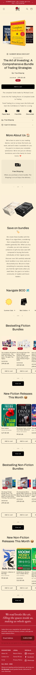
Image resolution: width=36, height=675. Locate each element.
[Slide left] (14, 187)
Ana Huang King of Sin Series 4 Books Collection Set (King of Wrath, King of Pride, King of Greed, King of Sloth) (23, 356)
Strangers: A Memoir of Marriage (8, 572)
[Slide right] (22, 187)
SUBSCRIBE (27, 638)
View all (18, 383)
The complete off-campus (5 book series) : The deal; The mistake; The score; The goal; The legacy (8, 355)
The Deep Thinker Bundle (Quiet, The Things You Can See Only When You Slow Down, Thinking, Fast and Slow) (8, 495)
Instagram (30, 653)
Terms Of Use (17, 656)
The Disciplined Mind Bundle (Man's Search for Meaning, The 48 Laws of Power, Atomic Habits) (24, 494)
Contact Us (5, 656)
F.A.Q (3, 660)
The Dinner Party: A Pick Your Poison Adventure (24, 429)
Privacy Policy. (26, 643)
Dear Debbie (5, 428)
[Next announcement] (32, 2)
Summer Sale (8, 310)
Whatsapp (30, 660)
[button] (4, 9)
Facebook (30, 657)
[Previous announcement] (3, 2)
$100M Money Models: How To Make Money (23, 572)
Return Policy (17, 653)
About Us (4, 653)
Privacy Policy (17, 660)
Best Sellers (24, 310)
